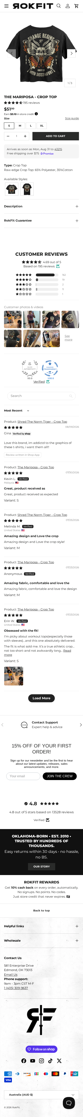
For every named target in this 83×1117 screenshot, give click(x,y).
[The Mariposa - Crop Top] (11, 184)
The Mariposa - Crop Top (36, 467)
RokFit (16, 1107)
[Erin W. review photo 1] (13, 676)
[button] (76, 6)
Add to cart (55, 136)
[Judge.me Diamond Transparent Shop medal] (50, 368)
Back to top (41, 910)
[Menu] (6, 6)
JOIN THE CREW (60, 776)
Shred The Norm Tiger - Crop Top (42, 422)
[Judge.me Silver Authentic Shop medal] (30, 368)
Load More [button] (41, 698)
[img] (13, 427)
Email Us (10, 974)
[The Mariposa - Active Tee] (27, 184)
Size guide (72, 118)
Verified (39, 382)
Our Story (41, 866)
